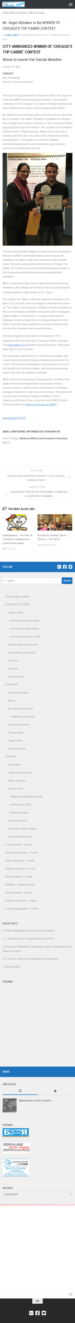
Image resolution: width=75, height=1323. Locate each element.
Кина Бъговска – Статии (19, 892)
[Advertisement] (37, 1022)
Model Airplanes (19, 812)
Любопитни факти (18, 820)
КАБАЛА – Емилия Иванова (20, 884)
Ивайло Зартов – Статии (19, 876)
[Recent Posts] (20, 1091)
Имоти (11, 700)
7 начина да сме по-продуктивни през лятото (30, 938)
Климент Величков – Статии (21, 900)
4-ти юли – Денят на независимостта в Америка (32, 958)
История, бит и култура (20, 708)
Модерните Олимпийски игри (26, 796)
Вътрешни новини (18, 692)
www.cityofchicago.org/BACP (41, 404)
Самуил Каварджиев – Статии (22, 908)
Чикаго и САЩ (36, 12)
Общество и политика (20, 772)
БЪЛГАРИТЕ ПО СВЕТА (14, 12)
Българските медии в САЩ (25, 636)
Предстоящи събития (17, 596)
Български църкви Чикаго (25, 628)
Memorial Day (13, 966)
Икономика (14, 764)
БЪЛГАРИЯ (11, 684)
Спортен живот (16, 676)
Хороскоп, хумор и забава (22, 828)
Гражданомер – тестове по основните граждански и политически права (17, 539)
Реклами (13, 668)
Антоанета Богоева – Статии (22, 852)
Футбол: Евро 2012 (21, 804)
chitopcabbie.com (16, 345)
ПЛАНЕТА (11, 756)
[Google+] (59, 567)
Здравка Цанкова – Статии (20, 868)
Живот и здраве (17, 780)
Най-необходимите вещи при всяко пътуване (30, 930)
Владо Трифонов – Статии (20, 860)
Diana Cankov (13, 35)
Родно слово (15, 740)
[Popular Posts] (55, 1091)
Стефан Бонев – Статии (19, 844)
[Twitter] (70, 567)
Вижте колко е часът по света (35, 1100)
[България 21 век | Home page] (17, 4)
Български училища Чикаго (25, 620)
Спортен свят (15, 788)
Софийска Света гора (23, 716)
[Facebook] (65, 567)
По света (13, 660)
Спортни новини (17, 748)
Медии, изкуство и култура (22, 644)
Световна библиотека (20, 836)
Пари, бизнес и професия (22, 652)
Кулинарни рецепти (18, 724)
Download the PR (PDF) (14, 418)
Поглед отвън (16, 732)
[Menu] (70, 4)
